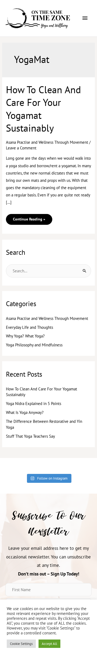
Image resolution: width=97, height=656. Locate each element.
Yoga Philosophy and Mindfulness (34, 344)
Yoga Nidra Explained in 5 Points (33, 403)
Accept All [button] (49, 643)
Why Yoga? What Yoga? (25, 336)
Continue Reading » (29, 218)
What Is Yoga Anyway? (25, 412)
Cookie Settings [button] (21, 643)
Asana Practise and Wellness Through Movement (47, 142)
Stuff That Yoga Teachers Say (30, 436)
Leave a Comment (21, 147)
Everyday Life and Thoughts (29, 327)
